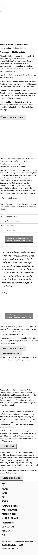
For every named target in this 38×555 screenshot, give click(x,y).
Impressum (6, 541)
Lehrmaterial (8, 527)
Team (4, 497)
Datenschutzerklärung (24, 541)
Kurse (4, 493)
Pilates (5, 489)
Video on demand (10, 518)
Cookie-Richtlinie (9, 545)
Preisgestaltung (9, 510)
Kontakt (6, 531)
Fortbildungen (9, 514)
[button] (1, 135)
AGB (21, 545)
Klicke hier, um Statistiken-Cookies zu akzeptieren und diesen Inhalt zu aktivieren (19, 239)
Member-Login (8, 523)
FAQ (3, 535)
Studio (5, 501)
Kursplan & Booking (11, 506)
